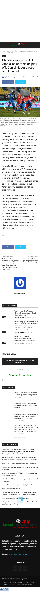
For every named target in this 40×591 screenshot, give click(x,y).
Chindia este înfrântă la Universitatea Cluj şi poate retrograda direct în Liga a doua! (24, 338)
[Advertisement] (20, 21)
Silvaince (5, 457)
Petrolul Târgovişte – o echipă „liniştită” (19, 485)
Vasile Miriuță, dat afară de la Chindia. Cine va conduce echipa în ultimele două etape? (25, 313)
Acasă (4, 51)
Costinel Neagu (11, 77)
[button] (3, 45)
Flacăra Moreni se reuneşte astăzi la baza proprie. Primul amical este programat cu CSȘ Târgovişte (26, 416)
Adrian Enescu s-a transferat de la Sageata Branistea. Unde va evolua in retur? (25, 405)
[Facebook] (15, 568)
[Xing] (20, 297)
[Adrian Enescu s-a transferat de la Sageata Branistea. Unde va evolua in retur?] (7, 406)
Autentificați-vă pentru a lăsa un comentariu (20, 361)
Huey (3, 488)
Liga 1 (9, 51)
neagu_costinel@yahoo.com (17, 554)
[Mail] (20, 568)
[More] (29, 82)
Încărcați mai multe (19, 438)
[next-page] (6, 347)
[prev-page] (3, 347)
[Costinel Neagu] (3, 77)
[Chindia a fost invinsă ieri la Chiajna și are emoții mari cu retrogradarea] (7, 395)
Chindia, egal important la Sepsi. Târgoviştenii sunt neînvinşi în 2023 (29, 261)
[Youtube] (25, 568)
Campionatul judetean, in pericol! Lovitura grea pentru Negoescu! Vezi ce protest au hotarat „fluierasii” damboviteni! (18, 452)
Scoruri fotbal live (20, 375)
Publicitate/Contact (14, 488)
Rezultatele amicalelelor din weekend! (23, 463)
